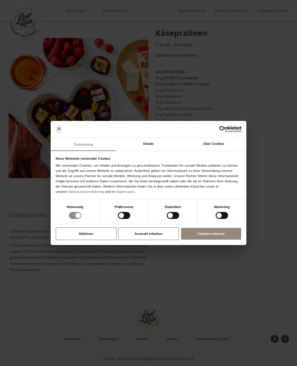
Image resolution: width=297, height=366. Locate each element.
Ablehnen (86, 234)
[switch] (124, 215)
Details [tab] (148, 144)
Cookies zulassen (211, 234)
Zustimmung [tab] (83, 144)
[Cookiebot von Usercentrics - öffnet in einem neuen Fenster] (223, 129)
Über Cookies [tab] (213, 144)
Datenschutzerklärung (86, 191)
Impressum (125, 191)
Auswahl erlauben (148, 234)
